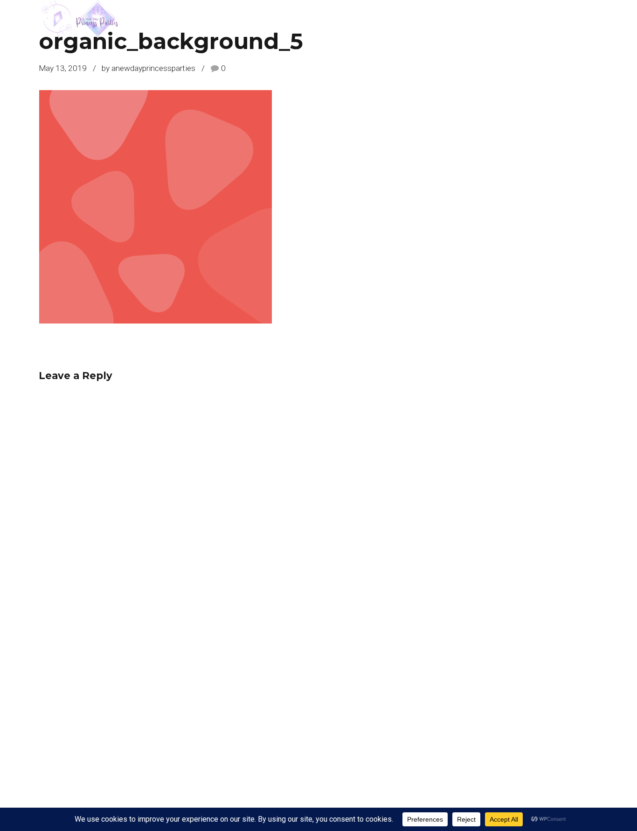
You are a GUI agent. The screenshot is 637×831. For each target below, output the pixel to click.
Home (588, 18)
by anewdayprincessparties (148, 68)
